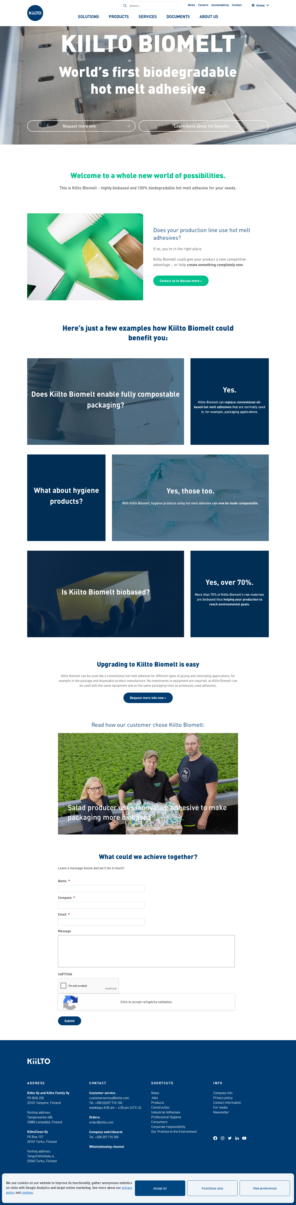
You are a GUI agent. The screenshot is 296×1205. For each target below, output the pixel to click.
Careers (203, 5)
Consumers (159, 1121)
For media (220, 1107)
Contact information (227, 1102)
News (191, 5)
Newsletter (221, 1112)
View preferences (265, 1188)
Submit (69, 1020)
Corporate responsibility (168, 1126)
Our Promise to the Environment (174, 1131)
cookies (27, 1192)
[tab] (88, 16)
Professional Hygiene (166, 1117)
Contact (237, 5)
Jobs (154, 1097)
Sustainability (220, 5)
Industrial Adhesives (165, 1112)
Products (157, 1102)
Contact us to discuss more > (181, 280)
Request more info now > (148, 697)
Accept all (160, 1188)
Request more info (79, 126)
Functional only (212, 1188)
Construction (160, 1107)
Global (260, 5)
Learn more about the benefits (201, 126)
